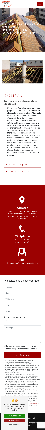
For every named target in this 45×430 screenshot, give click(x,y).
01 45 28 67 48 (22, 240)
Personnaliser (14, 424)
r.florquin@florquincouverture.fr (22, 263)
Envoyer (25, 355)
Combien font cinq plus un (15, 317)
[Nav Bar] (40, 4)
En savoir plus (18, 165)
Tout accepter (15, 416)
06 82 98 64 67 (22, 242)
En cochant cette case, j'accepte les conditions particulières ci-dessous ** (21, 347)
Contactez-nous (19, 171)
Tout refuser (15, 420)
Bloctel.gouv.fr (34, 403)
